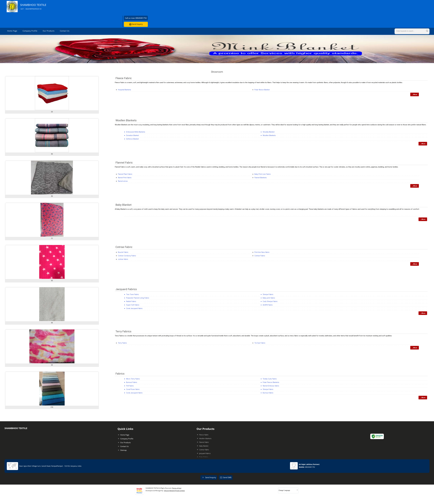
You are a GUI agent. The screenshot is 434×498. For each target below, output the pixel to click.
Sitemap (123, 450)
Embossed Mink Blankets (135, 132)
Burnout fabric (268, 393)
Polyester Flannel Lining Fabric (137, 298)
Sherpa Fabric (268, 294)
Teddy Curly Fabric (270, 379)
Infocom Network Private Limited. (174, 491)
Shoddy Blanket (269, 132)
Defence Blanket (132, 139)
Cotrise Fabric (124, 247)
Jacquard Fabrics (126, 289)
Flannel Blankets (260, 178)
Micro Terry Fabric (133, 379)
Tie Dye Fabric (259, 343)
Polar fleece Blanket (262, 90)
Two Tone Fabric (132, 294)
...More (414, 94)
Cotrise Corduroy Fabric (127, 256)
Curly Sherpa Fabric (270, 301)
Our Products (48, 31)
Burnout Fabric (131, 382)
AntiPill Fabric (268, 305)
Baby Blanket (123, 204)
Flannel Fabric (124, 162)
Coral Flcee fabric (133, 389)
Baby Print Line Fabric (262, 174)
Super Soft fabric (132, 305)
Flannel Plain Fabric (125, 174)
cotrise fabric (123, 259)
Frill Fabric (130, 386)
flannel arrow (123, 181)
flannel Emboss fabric (271, 386)
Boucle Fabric (123, 252)
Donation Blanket (132, 135)
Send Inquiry (137, 24)
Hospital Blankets (124, 90)
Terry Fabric (122, 343)
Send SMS (227, 477)
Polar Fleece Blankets (271, 382)
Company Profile (30, 31)
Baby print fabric (269, 298)
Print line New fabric (262, 252)
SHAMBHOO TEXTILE (33, 6)
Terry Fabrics (123, 331)
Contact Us (64, 31)
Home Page (12, 31)
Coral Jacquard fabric (134, 308)
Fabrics (120, 373)
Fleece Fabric (124, 78)
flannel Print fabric (125, 178)
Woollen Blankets (126, 120)
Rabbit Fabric (131, 301)
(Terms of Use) (176, 488)
